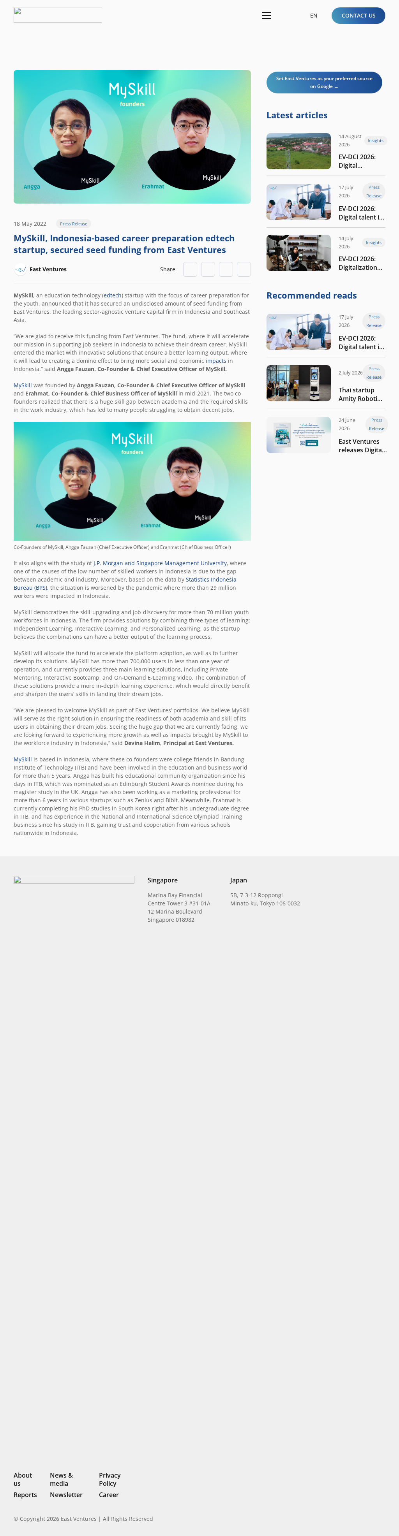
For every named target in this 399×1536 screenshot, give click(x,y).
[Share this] (208, 269)
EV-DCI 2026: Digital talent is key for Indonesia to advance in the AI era (360, 212)
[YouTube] (382, 1518)
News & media (61, 1479)
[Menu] (265, 15)
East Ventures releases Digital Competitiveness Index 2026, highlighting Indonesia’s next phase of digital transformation (363, 445)
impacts (216, 360)
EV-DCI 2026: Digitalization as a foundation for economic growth (362, 263)
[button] (285, 15)
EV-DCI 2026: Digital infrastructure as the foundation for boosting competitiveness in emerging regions (363, 161)
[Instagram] (342, 1519)
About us (23, 1479)
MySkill (23, 385)
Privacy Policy (110, 1479)
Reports (25, 1494)
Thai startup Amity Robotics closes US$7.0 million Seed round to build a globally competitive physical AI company (361, 394)
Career (109, 1494)
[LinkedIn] (330, 1518)
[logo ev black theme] (58, 15)
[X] (356, 1519)
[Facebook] (370, 1518)
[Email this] (190, 269)
